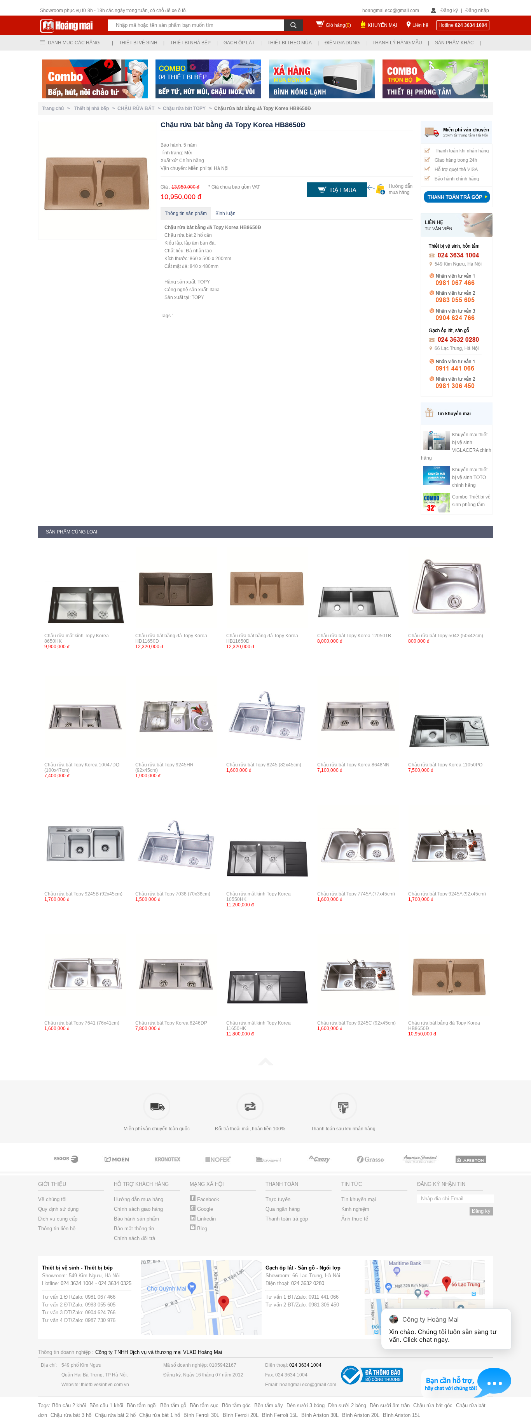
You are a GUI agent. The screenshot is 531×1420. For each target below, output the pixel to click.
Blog (201, 1228)
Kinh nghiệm (355, 1209)
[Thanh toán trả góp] (457, 203)
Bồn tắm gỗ (173, 1405)
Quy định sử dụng (58, 1209)
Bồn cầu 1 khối (106, 1405)
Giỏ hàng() (338, 25)
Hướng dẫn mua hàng (138, 1199)
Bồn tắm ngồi (142, 1405)
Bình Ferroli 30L (201, 1415)
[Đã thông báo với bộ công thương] (372, 1383)
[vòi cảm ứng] (219, 1166)
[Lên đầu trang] (265, 1064)
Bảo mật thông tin (134, 1228)
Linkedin (206, 1219)
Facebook (207, 1199)
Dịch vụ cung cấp (57, 1219)
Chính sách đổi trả (134, 1238)
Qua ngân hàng (283, 1209)
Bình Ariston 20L (360, 1415)
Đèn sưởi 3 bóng (305, 1405)
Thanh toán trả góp (287, 1219)
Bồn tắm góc (236, 1405)
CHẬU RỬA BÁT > (140, 108)
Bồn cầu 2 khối (69, 1405)
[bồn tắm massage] (269, 1166)
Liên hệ (420, 25)
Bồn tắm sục (204, 1405)
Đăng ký (449, 10)
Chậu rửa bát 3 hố (71, 1415)
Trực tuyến (278, 1199)
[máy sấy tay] (320, 1166)
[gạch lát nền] (370, 1166)
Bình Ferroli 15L (280, 1415)
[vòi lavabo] (67, 1166)
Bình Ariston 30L (320, 1415)
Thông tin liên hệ (56, 1228)
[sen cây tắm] (168, 1166)
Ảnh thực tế (354, 1219)
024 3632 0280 (307, 1283)
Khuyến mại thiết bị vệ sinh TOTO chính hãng (469, 477)
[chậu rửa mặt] (118, 1166)
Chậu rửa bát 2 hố (115, 1415)
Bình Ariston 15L (401, 1415)
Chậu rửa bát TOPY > (188, 108)
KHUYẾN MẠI (382, 25)
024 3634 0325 (114, 1283)
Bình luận (225, 213)
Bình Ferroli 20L (241, 1415)
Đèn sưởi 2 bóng (347, 1405)
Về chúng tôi (52, 1199)
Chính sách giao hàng (138, 1209)
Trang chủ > (57, 108)
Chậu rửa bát (179, 227)
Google (204, 1209)
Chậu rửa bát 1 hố (159, 1415)
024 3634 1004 (77, 1283)
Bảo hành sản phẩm (136, 1219)
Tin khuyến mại (358, 1199)
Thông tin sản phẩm (186, 213)
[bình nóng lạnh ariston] (471, 1166)
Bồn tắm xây (268, 1405)
